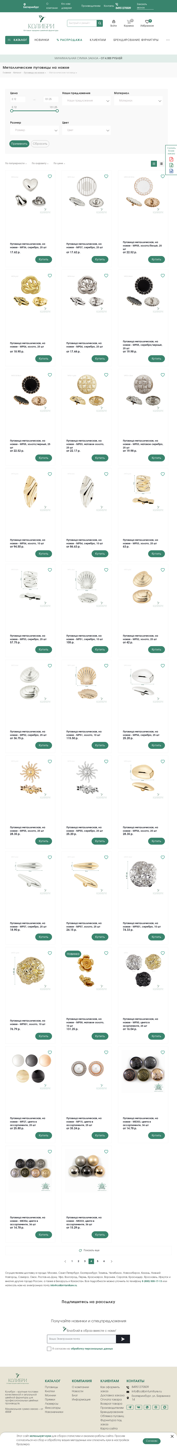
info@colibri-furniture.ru (63, 1285)
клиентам (109, 1381)
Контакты (109, 6)
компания (82, 1381)
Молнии (50, 1395)
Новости (77, 1391)
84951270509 (123, 8)
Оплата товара (111, 1399)
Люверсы (51, 1403)
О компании (80, 1387)
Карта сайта (109, 1428)
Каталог (52, 1381)
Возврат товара (111, 1403)
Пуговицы (51, 1387)
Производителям (90, 6)
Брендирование (111, 1412)
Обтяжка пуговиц (112, 1416)
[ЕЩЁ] (168, 40)
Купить (43, 259)
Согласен (151, 1441)
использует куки (40, 1436)
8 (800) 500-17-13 (152, 1281)
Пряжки (50, 1399)
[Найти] (100, 23)
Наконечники (54, 1412)
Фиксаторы (52, 1407)
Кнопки (50, 1391)
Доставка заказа (112, 1395)
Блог (75, 1395)
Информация (81, 1399)
